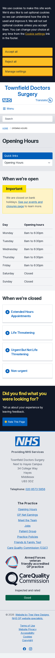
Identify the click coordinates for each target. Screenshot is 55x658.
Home (5, 128)
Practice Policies (27, 536)
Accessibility (27, 632)
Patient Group (27, 531)
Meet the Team (27, 520)
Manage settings (15, 71)
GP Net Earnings (27, 514)
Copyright (27, 640)
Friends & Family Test (27, 542)
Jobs (27, 525)
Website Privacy (28, 629)
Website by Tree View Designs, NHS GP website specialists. (31, 616)
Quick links (11, 155)
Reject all (10, 61)
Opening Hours (27, 509)
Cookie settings (35, 33)
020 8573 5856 (35, 489)
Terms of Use (27, 625)
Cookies (27, 636)
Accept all (11, 51)
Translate (41, 100)
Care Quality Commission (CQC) (27, 547)
